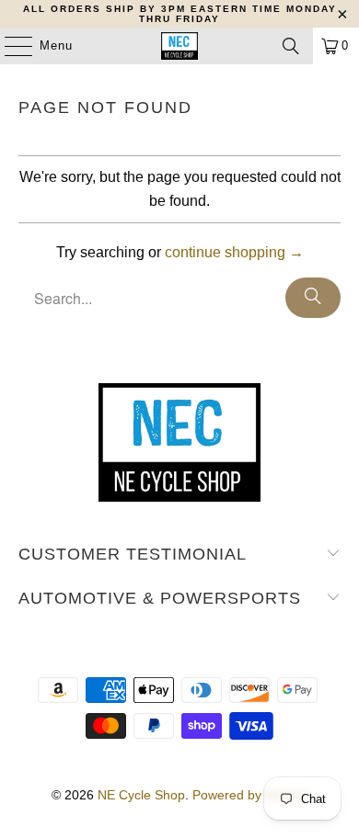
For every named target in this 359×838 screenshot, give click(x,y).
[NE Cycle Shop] (180, 46)
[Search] (290, 46)
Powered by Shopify (250, 794)
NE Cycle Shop (141, 794)
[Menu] (9, 46)
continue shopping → (234, 252)
